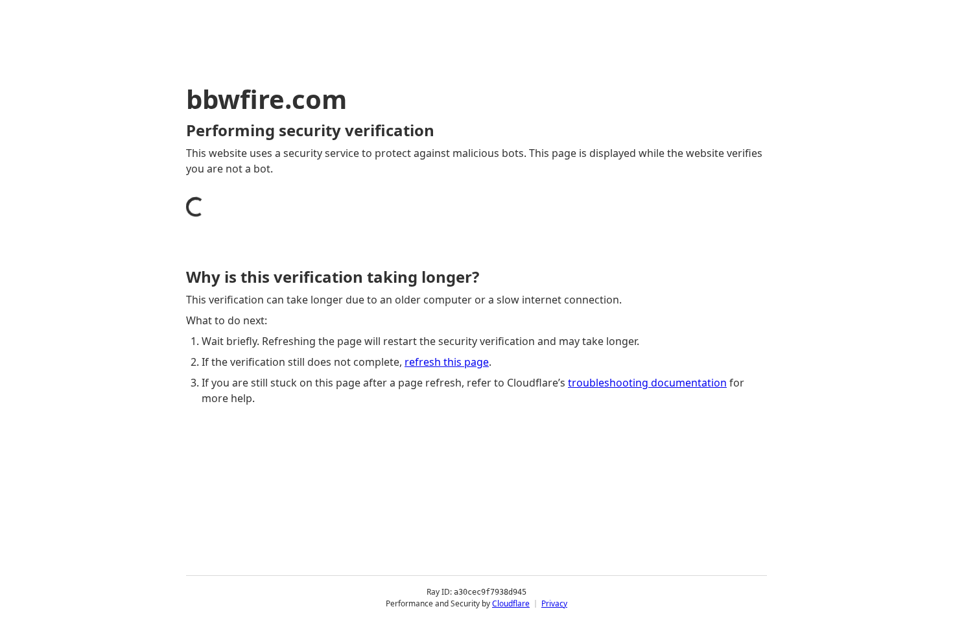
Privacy (554, 603)
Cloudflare (511, 603)
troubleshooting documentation (647, 383)
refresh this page (447, 362)
